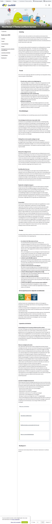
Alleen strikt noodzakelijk (16, 522)
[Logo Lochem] (9, 5)
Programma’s (15, 1)
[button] (34, 417)
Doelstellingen (4, 55)
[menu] (49, 5)
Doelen (2, 46)
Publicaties (2, 1)
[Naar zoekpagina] (46, 5)
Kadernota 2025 (9, 1)
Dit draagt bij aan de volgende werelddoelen (7, 49)
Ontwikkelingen (4, 43)
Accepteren (24, 522)
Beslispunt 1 (4, 57)
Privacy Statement (16, 519)
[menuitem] (38, 1)
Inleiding (3, 38)
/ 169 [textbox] (43, 522)
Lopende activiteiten (5, 52)
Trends (2, 41)
